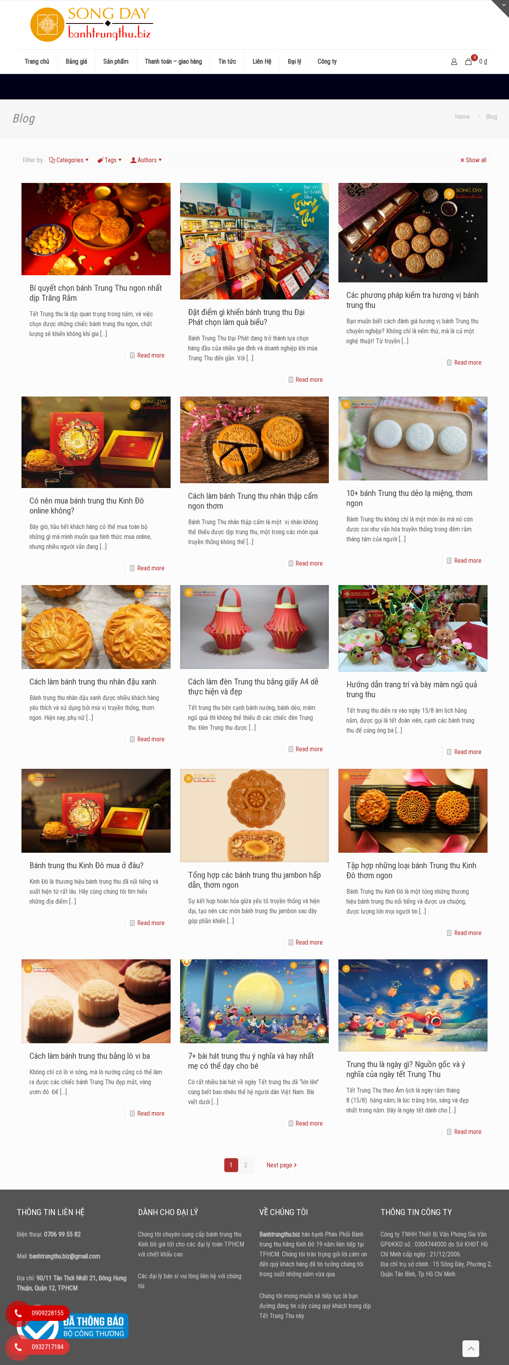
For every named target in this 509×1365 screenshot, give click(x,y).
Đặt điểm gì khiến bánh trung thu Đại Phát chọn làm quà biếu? (246, 317)
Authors (147, 160)
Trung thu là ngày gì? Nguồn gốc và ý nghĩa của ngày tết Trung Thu (405, 1069)
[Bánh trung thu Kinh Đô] (94, 24)
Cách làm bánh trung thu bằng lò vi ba (89, 1056)
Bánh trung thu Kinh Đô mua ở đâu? (86, 865)
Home (462, 117)
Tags (111, 160)
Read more (151, 355)
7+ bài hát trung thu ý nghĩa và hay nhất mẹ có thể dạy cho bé (251, 1061)
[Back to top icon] (470, 1348)
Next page (279, 1165)
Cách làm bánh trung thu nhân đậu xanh (92, 681)
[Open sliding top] (500, 9)
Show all (476, 160)
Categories (70, 160)
